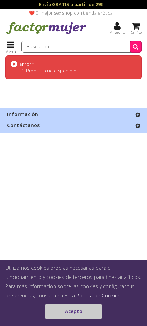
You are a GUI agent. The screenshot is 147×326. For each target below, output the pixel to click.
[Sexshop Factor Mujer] (46, 34)
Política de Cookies (98, 295)
